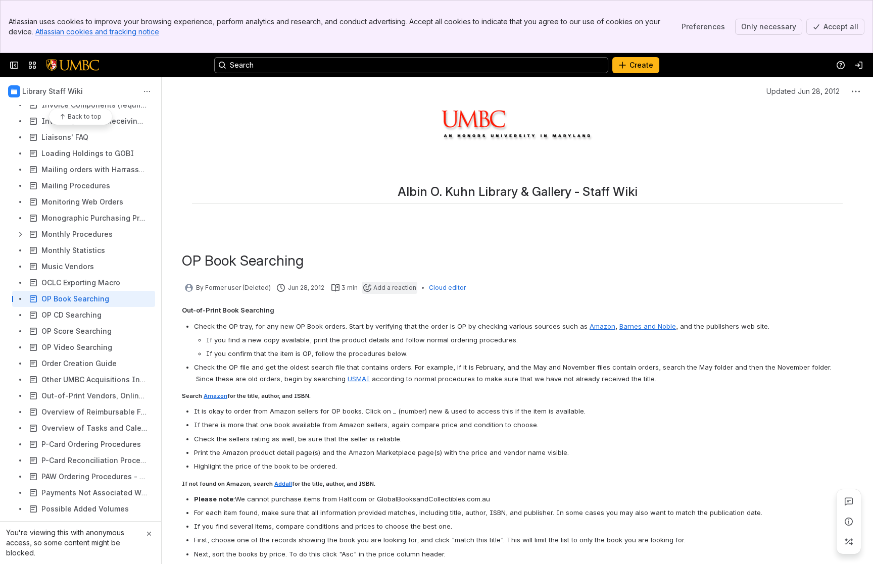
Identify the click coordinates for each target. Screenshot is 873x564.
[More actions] (147, 91)
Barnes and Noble (647, 326)
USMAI (359, 379)
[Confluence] (72, 65)
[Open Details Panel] (849, 522)
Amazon (602, 326)
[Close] (149, 534)
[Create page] (849, 542)
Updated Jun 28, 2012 (803, 91)
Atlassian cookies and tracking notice (97, 31)
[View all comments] (849, 501)
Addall (283, 483)
